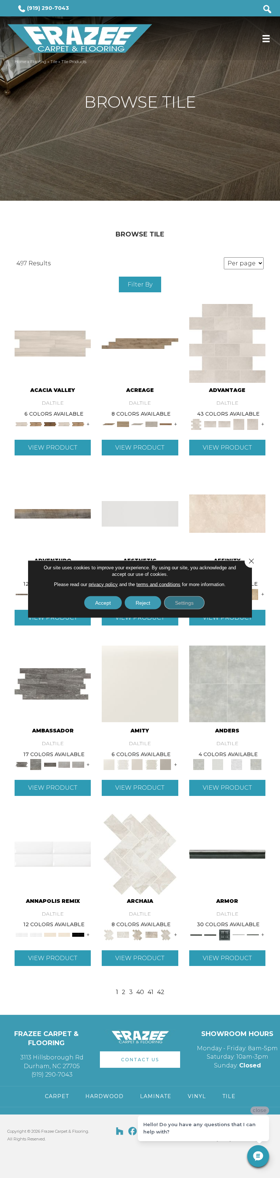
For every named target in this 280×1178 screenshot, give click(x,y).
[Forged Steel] (227, 854)
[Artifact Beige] (137, 934)
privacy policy (103, 584)
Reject (143, 603)
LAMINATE (155, 1096)
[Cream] (227, 513)
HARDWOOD (104, 1096)
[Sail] (53, 853)
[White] (140, 683)
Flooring (38, 61)
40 (140, 992)
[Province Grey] (166, 934)
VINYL (197, 1096)
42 (160, 992)
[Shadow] (256, 764)
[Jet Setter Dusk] (64, 764)
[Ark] (36, 424)
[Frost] (217, 764)
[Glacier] (236, 764)
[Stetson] (166, 424)
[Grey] (166, 764)
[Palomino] (140, 343)
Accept (103, 603)
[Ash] (53, 343)
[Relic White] (140, 853)
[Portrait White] (227, 343)
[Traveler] (53, 513)
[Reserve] (137, 424)
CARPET (57, 1096)
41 (150, 992)
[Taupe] (137, 764)
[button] (140, 1059)
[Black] (78, 934)
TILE (229, 1096)
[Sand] (50, 934)
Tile (53, 61)
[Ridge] (50, 424)
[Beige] (253, 594)
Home (20, 61)
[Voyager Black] (53, 683)
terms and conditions (158, 584)
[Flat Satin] (140, 513)
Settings (184, 603)
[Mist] (227, 683)
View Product (52, 447)
